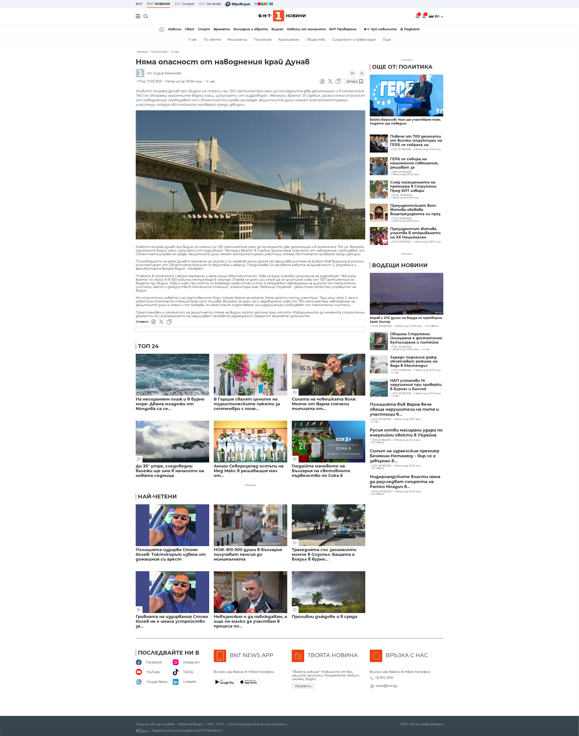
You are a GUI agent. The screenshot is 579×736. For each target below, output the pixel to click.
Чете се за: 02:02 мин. (405, 349)
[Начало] (162, 29)
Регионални (237, 40)
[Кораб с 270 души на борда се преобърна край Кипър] (406, 294)
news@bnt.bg (386, 686)
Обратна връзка (190, 724)
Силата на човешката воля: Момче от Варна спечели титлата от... (324, 404)
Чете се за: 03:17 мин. (408, 419)
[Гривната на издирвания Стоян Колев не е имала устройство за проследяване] (172, 592)
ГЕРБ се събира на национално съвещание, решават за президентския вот (414, 163)
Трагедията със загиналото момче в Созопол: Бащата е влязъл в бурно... (324, 554)
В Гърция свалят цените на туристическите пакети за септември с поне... (247, 404)
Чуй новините (384, 29)
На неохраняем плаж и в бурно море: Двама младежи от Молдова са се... (170, 404)
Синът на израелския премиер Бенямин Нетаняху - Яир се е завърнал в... (404, 455)
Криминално (288, 40)
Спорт (204, 29)
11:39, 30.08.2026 (381, 440)
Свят (190, 29)
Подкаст (412, 29)
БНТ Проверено (342, 29)
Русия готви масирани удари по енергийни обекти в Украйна (406, 433)
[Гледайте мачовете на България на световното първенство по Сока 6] (328, 441)
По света (212, 40)
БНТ (139, 4)
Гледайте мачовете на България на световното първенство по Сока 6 (321, 471)
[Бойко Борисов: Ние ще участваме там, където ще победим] (406, 95)
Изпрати (303, 686)
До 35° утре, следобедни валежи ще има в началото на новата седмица (170, 471)
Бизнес (277, 29)
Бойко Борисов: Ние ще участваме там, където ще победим (405, 121)
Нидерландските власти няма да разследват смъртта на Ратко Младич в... (405, 481)
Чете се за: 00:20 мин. (408, 326)
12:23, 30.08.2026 (381, 419)
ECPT (220, 724)
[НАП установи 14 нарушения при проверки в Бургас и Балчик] (379, 388)
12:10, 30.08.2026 (401, 393)
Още (387, 40)
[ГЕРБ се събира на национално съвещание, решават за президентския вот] (379, 166)
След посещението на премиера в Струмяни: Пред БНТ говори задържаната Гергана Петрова (413, 186)
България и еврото (250, 29)
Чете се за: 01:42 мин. (407, 440)
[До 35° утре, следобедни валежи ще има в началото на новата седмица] (172, 441)
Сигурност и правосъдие (354, 40)
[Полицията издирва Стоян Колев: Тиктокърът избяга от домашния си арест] (172, 525)
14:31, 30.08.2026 (401, 370)
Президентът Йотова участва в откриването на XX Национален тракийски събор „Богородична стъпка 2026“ (415, 233)
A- (362, 73)
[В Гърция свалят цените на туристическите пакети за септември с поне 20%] (250, 375)
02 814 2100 (384, 677)
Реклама (250, 485)
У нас (192, 40)
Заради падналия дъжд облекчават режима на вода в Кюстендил (413, 361)
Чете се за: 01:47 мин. (428, 393)
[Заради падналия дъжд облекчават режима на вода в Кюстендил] (379, 364)
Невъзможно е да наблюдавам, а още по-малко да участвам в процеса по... (250, 621)
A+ (353, 73)
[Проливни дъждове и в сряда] (328, 592)
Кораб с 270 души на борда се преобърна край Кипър (406, 320)
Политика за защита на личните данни (257, 724)
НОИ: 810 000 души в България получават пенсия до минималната (248, 554)
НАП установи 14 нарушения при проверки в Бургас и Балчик (416, 385)
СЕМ (209, 724)
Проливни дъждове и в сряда (324, 616)
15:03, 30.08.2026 (381, 491)
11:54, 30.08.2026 (401, 347)
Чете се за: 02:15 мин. (408, 491)
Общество (315, 40)
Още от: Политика (402, 67)
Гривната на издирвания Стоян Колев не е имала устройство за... (172, 621)
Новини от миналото (306, 29)
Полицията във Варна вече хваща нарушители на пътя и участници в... (404, 409)
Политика (263, 40)
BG (438, 16)
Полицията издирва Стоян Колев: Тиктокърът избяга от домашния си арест (171, 554)
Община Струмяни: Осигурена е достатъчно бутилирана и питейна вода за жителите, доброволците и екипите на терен (416, 338)
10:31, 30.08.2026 (381, 466)
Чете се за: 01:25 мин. (408, 466)
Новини (174, 29)
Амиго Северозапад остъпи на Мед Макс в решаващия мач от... (249, 471)
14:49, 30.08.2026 (382, 326)
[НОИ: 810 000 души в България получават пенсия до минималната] (250, 525)
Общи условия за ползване (155, 724)
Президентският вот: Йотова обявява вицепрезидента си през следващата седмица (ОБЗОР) (415, 210)
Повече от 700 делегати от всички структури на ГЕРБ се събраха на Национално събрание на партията (416, 140)
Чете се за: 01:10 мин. (428, 370)
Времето (222, 29)
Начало (142, 51)
